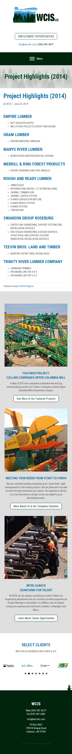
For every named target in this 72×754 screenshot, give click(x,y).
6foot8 (48, 743)
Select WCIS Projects (23, 286)
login (23, 743)
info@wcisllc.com (28, 44)
